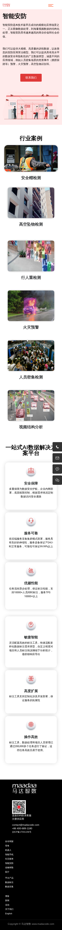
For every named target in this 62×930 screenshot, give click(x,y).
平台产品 (9, 878)
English (8, 913)
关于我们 (9, 909)
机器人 (8, 850)
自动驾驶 (9, 841)
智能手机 (9, 854)
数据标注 (9, 882)
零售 (7, 846)
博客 (7, 896)
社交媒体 (9, 859)
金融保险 (9, 867)
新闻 (7, 900)
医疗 (7, 872)
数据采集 (9, 886)
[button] (31, 78)
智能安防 (9, 863)
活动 (7, 905)
